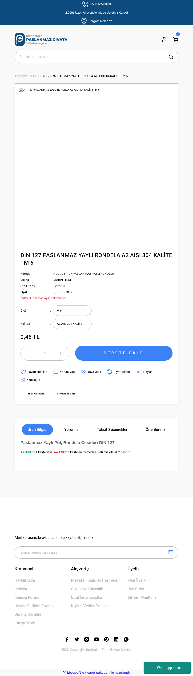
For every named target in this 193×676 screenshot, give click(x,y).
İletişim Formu (27, 597)
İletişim (21, 589)
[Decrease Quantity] (29, 353)
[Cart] (175, 39)
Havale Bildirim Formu (34, 606)
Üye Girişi (136, 589)
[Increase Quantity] (60, 353)
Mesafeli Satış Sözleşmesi (94, 580)
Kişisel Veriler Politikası (91, 606)
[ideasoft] (71, 673)
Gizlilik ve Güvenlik (87, 589)
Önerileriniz (155, 429)
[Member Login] (164, 39)
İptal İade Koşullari (87, 597)
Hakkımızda (25, 580)
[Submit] (170, 552)
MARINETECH (62, 280)
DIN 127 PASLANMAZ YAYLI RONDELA (87, 273)
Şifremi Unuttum (142, 597)
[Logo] (41, 39)
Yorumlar (72, 429)
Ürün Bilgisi (37, 429)
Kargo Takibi (25, 623)
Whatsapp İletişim (170, 668)
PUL (56, 273)
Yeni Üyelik (137, 580)
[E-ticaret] (96, 673)
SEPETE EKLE (124, 353)
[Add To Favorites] (33, 372)
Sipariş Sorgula (28, 614)
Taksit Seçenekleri (113, 429)
